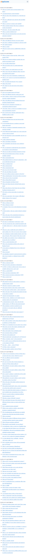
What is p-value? (5, 46)
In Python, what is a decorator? (9, 347)
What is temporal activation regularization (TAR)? (13, 274)
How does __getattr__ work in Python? (10, 345)
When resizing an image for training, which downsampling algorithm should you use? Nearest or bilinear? (13, 489)
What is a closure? (6, 359)
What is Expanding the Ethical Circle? (10, 182)
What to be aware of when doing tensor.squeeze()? (13, 312)
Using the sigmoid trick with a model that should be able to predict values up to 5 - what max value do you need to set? (14, 225)
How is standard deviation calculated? (10, 406)
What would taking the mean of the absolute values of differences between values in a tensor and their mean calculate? (13, 402)
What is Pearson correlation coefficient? (10, 422)
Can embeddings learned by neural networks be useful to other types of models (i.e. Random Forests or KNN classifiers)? (14, 256)
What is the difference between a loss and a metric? (13, 40)
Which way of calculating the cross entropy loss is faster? (14, 324)
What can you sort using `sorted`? (9, 471)
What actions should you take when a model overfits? (13, 287)
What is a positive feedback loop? (9, 31)
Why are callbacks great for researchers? (10, 357)
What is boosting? (6, 252)
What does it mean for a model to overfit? (11, 285)
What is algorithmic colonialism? (9, 141)
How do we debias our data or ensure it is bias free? (13, 173)
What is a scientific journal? (8, 540)
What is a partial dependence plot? (9, 241)
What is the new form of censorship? (10, 178)
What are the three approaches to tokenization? (12, 264)
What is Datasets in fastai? (7, 204)
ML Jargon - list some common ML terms (11, 29)
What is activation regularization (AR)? (10, 272)
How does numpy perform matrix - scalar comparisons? (14, 289)
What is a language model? (8, 262)
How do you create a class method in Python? (11, 477)
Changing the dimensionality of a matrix (10, 295)
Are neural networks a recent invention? (10, 13)
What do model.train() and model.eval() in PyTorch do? (14, 336)
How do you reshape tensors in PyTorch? (11, 92)
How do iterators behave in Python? (9, 332)
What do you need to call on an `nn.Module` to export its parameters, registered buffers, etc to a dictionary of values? (14, 528)
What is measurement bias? (8, 167)
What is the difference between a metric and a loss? (13, 94)
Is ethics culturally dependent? (8, 139)
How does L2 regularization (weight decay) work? (13, 221)
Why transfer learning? (7, 44)
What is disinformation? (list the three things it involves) (14, 175)
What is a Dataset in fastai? (8, 202)
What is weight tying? (7, 277)
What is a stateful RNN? (7, 270)
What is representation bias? (8, 157)
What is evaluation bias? (7, 163)
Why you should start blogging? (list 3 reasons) (12, 81)
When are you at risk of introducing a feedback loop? (13, 75)
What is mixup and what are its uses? (10, 508)
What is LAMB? (5, 485)
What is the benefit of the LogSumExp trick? (11, 330)
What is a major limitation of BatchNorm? (11, 446)
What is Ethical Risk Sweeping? (9, 180)
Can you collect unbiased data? (8, 63)
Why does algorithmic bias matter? (9, 171)
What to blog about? (6, 83)
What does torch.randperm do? (8, 334)
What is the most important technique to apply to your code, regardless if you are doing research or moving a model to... (13, 522)
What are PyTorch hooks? (7, 479)
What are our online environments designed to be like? (13, 151)
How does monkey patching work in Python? (11, 349)
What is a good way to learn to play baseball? (11, 23)
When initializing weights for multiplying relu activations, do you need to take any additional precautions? (12, 308)
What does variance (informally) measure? (11, 398)
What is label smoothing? (7, 510)
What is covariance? (6, 416)
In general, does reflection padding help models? (12, 499)
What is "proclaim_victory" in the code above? (12, 338)
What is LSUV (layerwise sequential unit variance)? (13, 461)
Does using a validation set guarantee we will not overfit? (14, 42)
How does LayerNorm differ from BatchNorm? (12, 448)
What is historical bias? (7, 165)
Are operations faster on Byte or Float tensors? (12, 493)
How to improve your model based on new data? (12, 69)
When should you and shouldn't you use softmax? (12, 424)
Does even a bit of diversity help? (9, 169)
